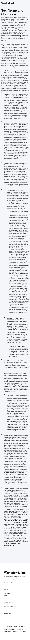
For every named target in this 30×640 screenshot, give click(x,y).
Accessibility (20, 629)
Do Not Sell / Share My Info (9, 629)
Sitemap (15, 626)
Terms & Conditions (8, 628)
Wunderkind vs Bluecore (9, 605)
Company (6, 592)
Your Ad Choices (17, 628)
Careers (6, 595)
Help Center (7, 593)
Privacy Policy (22, 626)
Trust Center (15, 631)
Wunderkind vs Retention (10, 606)
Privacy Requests (7, 631)
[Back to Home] (7, 3)
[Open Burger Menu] (28, 3)
